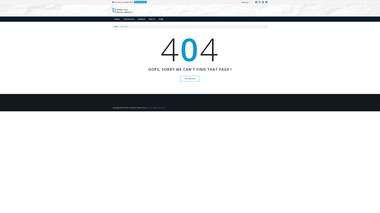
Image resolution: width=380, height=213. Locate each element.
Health (152, 19)
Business (141, 19)
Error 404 (124, 27)
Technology (129, 19)
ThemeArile (161, 108)
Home (161, 19)
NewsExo (150, 108)
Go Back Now (190, 79)
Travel (117, 19)
